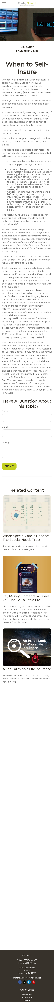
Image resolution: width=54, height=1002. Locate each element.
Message (6, 442)
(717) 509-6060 (30, 960)
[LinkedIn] (29, 982)
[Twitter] (24, 982)
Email (5, 427)
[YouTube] (33, 982)
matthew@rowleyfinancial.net (27, 978)
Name (5, 411)
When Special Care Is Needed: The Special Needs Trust (26, 538)
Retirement (27, 994)
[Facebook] (20, 982)
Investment (27, 997)
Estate (27, 1000)
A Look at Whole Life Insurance (27, 669)
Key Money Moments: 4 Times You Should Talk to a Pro (26, 598)
